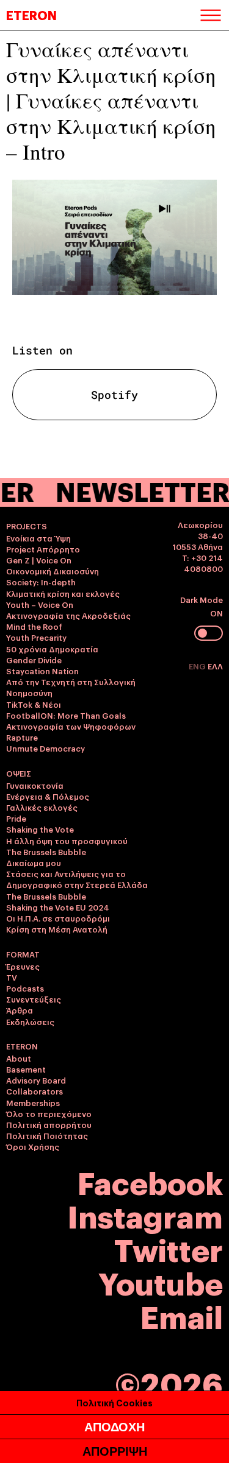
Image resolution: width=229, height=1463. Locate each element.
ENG (198, 665)
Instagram (145, 1215)
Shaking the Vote (40, 828)
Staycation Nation (42, 670)
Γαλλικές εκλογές (42, 807)
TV (11, 976)
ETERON (31, 15)
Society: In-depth (41, 581)
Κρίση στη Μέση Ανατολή (56, 928)
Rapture (22, 737)
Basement (26, 1068)
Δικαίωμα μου (33, 862)
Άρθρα (19, 1009)
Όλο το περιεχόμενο (49, 1113)
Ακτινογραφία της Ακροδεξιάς (68, 615)
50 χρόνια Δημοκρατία (52, 648)
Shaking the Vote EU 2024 (57, 906)
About (18, 1057)
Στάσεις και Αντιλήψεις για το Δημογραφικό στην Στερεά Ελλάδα (77, 879)
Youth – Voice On (39, 604)
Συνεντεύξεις (33, 998)
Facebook (150, 1181)
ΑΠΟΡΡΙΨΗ (114, 1451)
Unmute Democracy (45, 747)
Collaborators (34, 1090)
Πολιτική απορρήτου (49, 1124)
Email (181, 1315)
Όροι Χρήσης (32, 1146)
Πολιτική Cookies (114, 1402)
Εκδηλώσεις (30, 1021)
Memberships (33, 1102)
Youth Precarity (36, 637)
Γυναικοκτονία (35, 785)
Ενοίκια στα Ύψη (38, 537)
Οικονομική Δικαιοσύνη (52, 570)
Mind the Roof (34, 626)
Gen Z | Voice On (38, 559)
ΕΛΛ (215, 665)
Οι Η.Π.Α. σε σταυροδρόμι (58, 917)
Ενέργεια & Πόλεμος (47, 796)
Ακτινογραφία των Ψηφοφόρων (71, 726)
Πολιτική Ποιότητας (47, 1135)
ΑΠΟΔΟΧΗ (114, 1427)
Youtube (160, 1282)
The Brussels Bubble (46, 851)
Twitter (168, 1248)
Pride (16, 818)
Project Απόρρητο (43, 548)
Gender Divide (34, 659)
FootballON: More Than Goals (66, 715)
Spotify (114, 394)
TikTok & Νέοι (33, 704)
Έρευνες (23, 966)
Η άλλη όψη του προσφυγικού (67, 840)
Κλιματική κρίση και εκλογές (63, 593)
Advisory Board (36, 1079)
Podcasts (25, 987)
